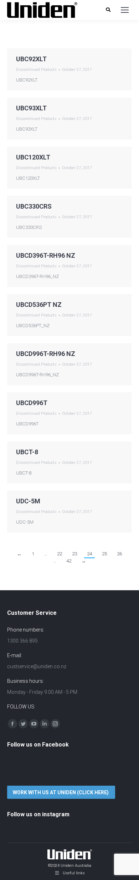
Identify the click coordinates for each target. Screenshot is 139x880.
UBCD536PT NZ (39, 304)
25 (104, 553)
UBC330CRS (34, 206)
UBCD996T (31, 403)
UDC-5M (28, 501)
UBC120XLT (33, 157)
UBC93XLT (31, 108)
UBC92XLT (31, 59)
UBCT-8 (27, 452)
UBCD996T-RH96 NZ (45, 353)
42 (68, 561)
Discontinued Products (36, 69)
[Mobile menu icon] (125, 10)
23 (74, 553)
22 (59, 553)
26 (119, 553)
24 (89, 553)
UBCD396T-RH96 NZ (45, 255)
